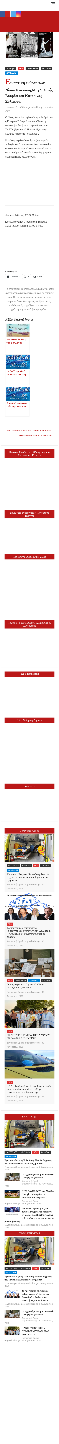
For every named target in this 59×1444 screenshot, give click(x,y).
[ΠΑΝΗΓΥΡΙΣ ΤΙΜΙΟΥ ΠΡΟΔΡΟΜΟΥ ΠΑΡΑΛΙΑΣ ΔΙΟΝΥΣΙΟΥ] (29, 1014)
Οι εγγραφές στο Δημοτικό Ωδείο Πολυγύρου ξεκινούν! (25, 986)
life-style (11, 69)
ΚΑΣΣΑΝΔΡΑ (13, 866)
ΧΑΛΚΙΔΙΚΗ (12, 73)
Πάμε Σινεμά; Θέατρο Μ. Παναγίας (35, 435)
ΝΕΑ (21, 69)
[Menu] (4, 3)
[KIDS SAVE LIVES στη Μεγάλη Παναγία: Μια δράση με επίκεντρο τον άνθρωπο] (12, 1194)
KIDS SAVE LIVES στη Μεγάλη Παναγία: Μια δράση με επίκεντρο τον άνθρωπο (38, 1194)
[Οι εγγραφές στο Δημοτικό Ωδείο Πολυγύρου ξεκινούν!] (29, 963)
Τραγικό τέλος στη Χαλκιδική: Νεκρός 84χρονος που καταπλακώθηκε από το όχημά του (28, 877)
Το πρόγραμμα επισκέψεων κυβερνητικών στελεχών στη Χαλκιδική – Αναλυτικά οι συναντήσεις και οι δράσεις (29, 932)
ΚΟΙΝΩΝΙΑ (26, 866)
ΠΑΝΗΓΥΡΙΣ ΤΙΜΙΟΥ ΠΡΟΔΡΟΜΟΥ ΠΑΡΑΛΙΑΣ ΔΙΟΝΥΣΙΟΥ (28, 1037)
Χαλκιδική (46, 69)
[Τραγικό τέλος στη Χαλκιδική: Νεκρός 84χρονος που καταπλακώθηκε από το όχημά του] (29, 848)
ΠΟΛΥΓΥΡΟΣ (32, 69)
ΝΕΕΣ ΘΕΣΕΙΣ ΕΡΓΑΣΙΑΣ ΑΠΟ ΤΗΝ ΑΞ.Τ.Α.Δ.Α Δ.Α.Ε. (29, 430)
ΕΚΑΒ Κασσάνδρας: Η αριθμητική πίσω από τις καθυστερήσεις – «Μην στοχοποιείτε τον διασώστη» (29, 1088)
